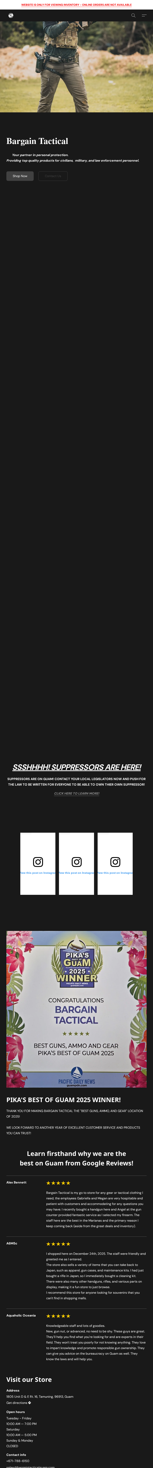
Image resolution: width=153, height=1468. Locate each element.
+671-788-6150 (17, 1461)
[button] (10, 15)
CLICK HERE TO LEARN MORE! (76, 793)
